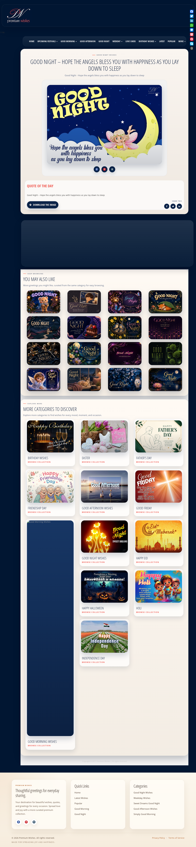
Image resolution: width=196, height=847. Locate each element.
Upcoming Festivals (46, 41)
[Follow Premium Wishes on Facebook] (97, 169)
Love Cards (131, 41)
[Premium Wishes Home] (18, 15)
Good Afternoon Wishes (145, 808)
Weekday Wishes (142, 798)
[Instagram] (34, 822)
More (181, 41)
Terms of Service (176, 838)
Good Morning (68, 41)
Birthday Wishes (147, 41)
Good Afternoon (87, 41)
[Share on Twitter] (173, 207)
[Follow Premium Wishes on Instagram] (112, 169)
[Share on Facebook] (166, 207)
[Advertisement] (121, 13)
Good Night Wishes (143, 792)
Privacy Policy (158, 838)
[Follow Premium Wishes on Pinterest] (104, 169)
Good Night (104, 41)
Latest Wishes (81, 798)
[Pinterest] (26, 822)
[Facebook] (18, 822)
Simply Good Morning (144, 814)
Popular (171, 41)
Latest (162, 41)
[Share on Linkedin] (179, 207)
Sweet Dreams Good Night (147, 803)
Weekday (116, 41)
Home (31, 41)
